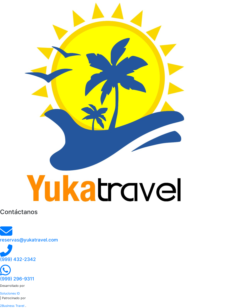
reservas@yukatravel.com (29, 240)
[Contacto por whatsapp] (5, 273)
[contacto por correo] (6, 234)
